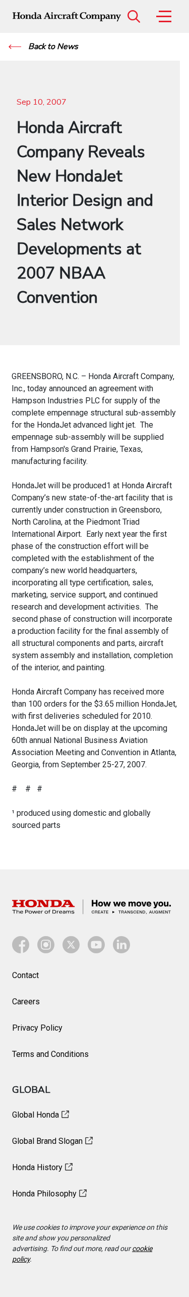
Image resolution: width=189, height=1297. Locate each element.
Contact (25, 975)
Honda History (37, 1167)
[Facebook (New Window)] (20, 944)
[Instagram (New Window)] (45, 944)
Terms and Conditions (50, 1054)
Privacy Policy (37, 1028)
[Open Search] (133, 16)
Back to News (52, 46)
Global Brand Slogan (47, 1141)
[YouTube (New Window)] (96, 944)
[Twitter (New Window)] (71, 944)
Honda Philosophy (44, 1193)
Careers (26, 1001)
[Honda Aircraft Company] (67, 16)
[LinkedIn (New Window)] (121, 944)
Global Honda (35, 1115)
